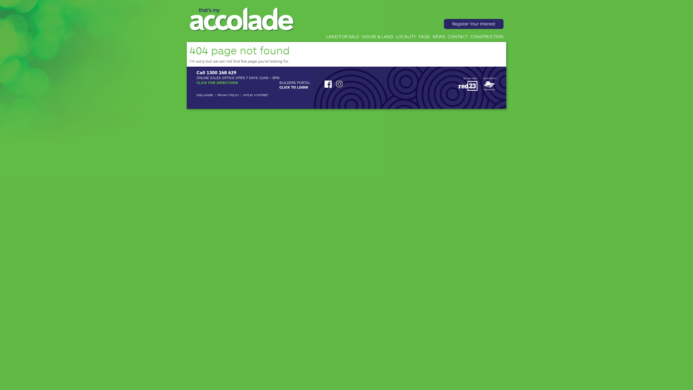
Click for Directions (217, 82)
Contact (458, 36)
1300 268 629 (221, 72)
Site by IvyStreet (255, 95)
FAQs (424, 36)
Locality (406, 36)
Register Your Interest (473, 23)
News (439, 36)
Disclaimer (205, 95)
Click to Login (293, 87)
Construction (487, 36)
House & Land (377, 36)
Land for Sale (342, 36)
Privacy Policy (228, 95)
